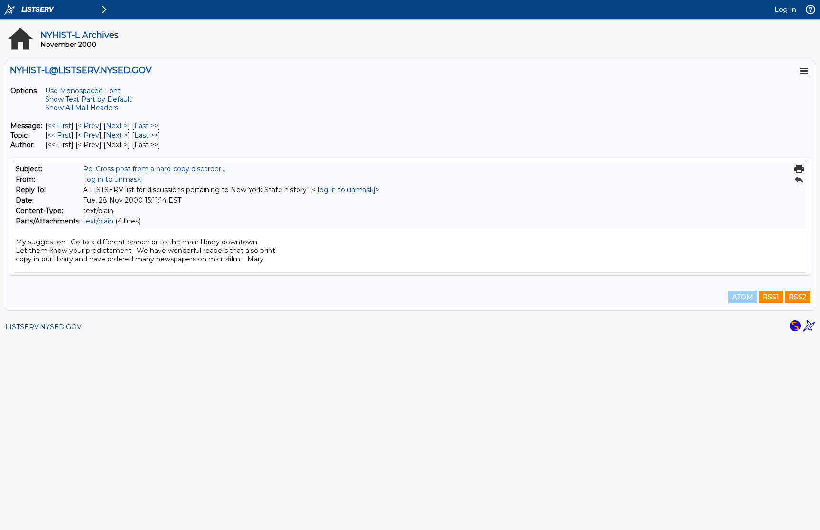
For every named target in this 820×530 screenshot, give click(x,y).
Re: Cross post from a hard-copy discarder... (154, 169)
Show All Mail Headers (81, 107)
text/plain (98, 221)
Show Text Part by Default (88, 99)
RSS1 (771, 297)
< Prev (88, 125)
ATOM (742, 297)
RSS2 (797, 297)
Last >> (146, 125)
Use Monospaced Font (83, 90)
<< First (59, 125)
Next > (117, 125)
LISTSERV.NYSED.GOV (43, 327)
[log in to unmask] (113, 179)
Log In (785, 9)
